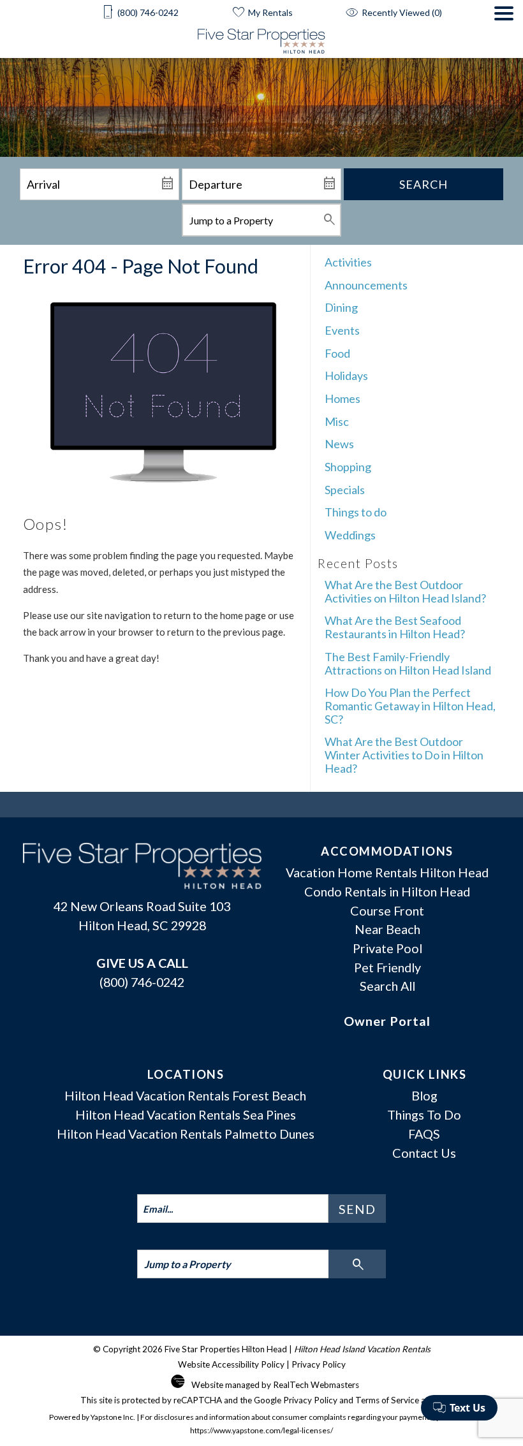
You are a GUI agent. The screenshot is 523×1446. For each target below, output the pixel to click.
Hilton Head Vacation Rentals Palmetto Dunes (185, 1133)
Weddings (350, 535)
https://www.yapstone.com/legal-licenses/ (261, 1430)
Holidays (346, 376)
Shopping (348, 467)
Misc (337, 421)
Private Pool (387, 948)
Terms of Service (387, 1400)
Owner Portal (387, 1020)
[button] (504, 32)
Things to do (356, 512)
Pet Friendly (387, 967)
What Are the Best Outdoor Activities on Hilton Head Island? (405, 591)
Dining (341, 307)
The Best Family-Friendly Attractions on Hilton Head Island (408, 663)
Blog (424, 1095)
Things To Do (424, 1114)
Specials (345, 490)
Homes (342, 398)
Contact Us (424, 1152)
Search (423, 184)
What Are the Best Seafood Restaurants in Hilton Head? (395, 627)
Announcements (366, 285)
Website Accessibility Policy (231, 1364)
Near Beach (387, 929)
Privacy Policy (318, 1364)
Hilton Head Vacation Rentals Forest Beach (185, 1095)
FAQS (424, 1133)
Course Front (387, 910)
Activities (348, 262)
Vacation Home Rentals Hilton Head (387, 872)
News (339, 444)
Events (342, 330)
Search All (387, 985)
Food (337, 353)
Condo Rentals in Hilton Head (387, 891)
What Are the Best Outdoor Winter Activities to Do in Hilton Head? (404, 754)
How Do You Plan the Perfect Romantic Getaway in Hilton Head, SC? (410, 705)
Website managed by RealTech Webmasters (275, 1385)
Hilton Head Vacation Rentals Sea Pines (185, 1114)
